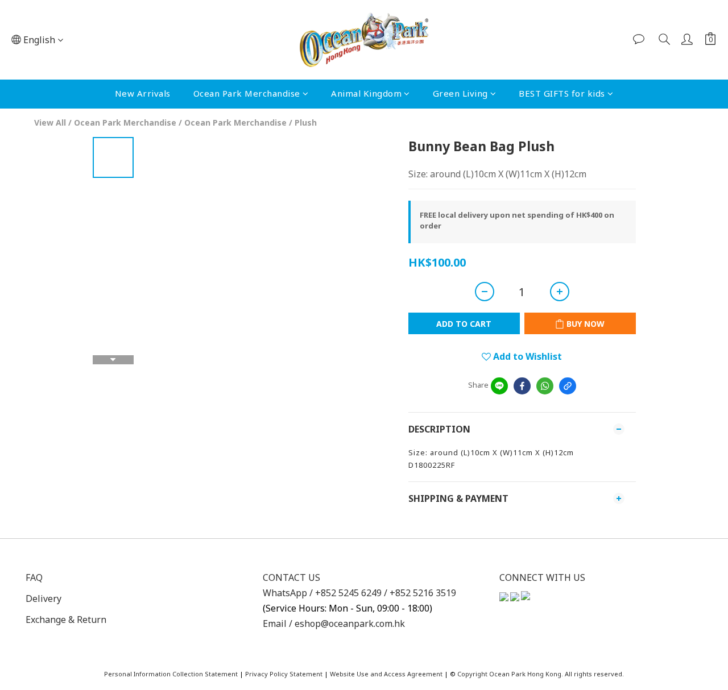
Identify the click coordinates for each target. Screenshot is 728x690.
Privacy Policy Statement (283, 674)
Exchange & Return (66, 619)
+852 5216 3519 (423, 593)
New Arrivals (143, 93)
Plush (306, 122)
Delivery (43, 598)
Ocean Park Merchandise (246, 93)
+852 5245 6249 (349, 593)
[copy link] (567, 385)
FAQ (34, 577)
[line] (499, 385)
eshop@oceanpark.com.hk (350, 623)
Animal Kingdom (366, 93)
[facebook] (522, 385)
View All (50, 122)
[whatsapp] (544, 385)
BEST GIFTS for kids (562, 93)
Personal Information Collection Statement (171, 674)
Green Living (460, 93)
